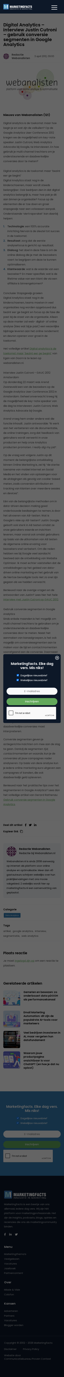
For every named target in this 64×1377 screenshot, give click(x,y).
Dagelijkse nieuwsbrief (34, 675)
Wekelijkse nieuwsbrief (33, 680)
